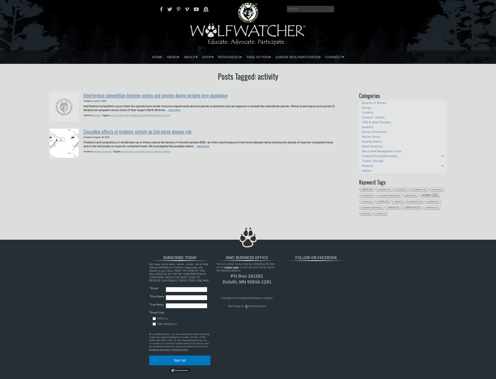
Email (154, 288)
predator (166, 151)
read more (174, 110)
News (172, 57)
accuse (437, 189)
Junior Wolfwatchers (297, 57)
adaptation (415, 201)
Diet (126, 115)
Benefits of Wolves (102, 151)
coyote (120, 115)
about (367, 189)
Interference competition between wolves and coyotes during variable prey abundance (156, 95)
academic (384, 189)
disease (149, 151)
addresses (413, 207)
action (430, 195)
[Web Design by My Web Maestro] (246, 306)
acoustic (368, 195)
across (411, 195)
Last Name (157, 304)
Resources (229, 57)
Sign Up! (180, 360)
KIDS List (163, 318)
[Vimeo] (187, 9)
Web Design (234, 306)
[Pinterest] (178, 9)
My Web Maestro (257, 306)
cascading (140, 151)
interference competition (141, 115)
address (393, 207)
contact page (231, 267)
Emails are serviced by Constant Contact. (168, 349)
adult (366, 213)
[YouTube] (196, 9)
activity (112, 115)
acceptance (419, 189)
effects (157, 151)
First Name (157, 296)
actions (367, 201)
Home (157, 57)
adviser (381, 213)
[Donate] (205, 9)
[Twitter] (169, 9)
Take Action (257, 57)
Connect (333, 57)
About (190, 57)
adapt (399, 201)
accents (401, 189)
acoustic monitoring (389, 195)
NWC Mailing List (167, 324)
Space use (159, 115)
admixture (432, 207)
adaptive (433, 201)
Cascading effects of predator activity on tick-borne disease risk (137, 131)
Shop (207, 57)
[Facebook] (161, 9)
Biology (96, 115)
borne (131, 151)
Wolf (167, 115)
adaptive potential (372, 207)
